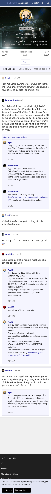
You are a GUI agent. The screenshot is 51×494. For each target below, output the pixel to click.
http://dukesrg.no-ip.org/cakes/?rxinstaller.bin (25, 353)
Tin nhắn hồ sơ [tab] (8, 68)
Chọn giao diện (9, 458)
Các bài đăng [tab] (40, 68)
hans (7, 234)
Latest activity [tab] (25, 68)
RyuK (8, 77)
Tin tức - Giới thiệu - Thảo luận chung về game (25, 44)
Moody (8, 370)
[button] (25, 463)
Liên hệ (4, 468)
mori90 (8, 254)
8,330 (46, 54)
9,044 (4, 54)
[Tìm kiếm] (47, 3)
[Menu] (4, 3)
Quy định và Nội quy (9, 474)
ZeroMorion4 (11, 100)
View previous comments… (15, 136)
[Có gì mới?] (42, 3)
